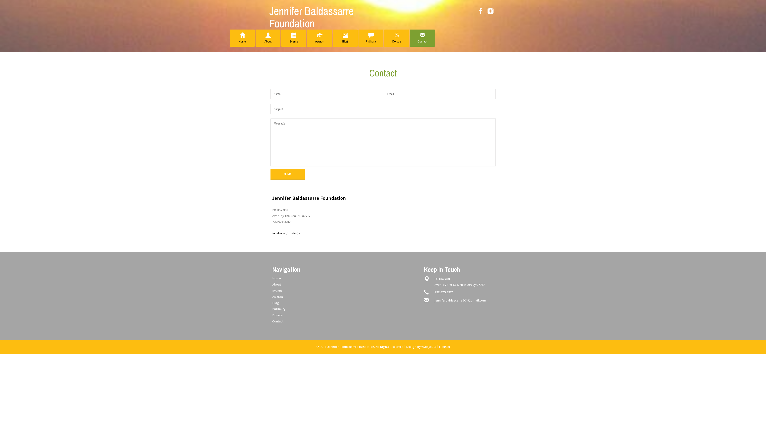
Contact (422, 41)
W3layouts (428, 347)
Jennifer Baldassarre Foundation (311, 17)
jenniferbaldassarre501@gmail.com (460, 300)
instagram (295, 233)
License (444, 347)
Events (294, 41)
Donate (396, 41)
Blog (345, 41)
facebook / (280, 233)
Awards (319, 41)
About (268, 41)
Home (242, 41)
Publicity (371, 41)
